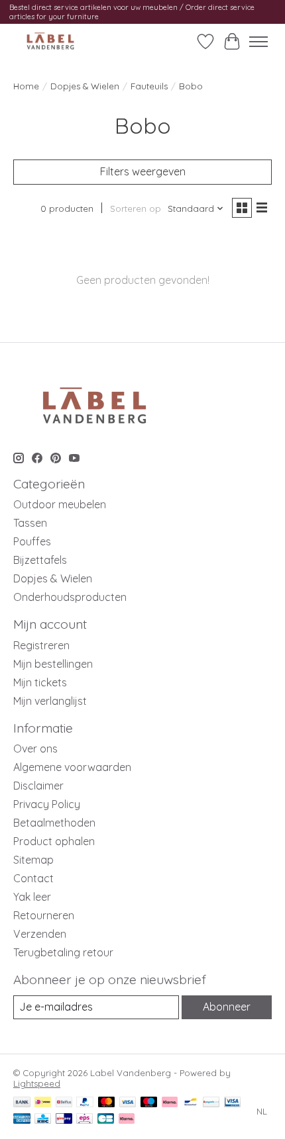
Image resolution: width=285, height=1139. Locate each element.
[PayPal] (84, 1103)
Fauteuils (149, 86)
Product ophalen (54, 841)
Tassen (30, 522)
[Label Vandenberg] (50, 41)
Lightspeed (36, 1083)
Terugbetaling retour (63, 952)
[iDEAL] (42, 1103)
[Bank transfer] (21, 1103)
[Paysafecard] (211, 1103)
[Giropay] (64, 1119)
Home (26, 86)
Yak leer (32, 896)
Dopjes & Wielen (84, 86)
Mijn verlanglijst (50, 700)
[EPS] (84, 1119)
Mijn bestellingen (53, 663)
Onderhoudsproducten (70, 597)
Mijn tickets (40, 682)
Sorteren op (135, 208)
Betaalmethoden (54, 822)
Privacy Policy (46, 804)
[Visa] (128, 1103)
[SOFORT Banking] (170, 1103)
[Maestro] (149, 1103)
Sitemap (33, 859)
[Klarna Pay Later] (127, 1119)
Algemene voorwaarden (72, 767)
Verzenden (39, 933)
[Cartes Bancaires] (105, 1119)
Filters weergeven (143, 171)
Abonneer (227, 1006)
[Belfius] (64, 1103)
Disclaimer (38, 785)
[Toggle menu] (258, 41)
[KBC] (42, 1119)
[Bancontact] (190, 1103)
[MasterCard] (106, 1103)
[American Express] (21, 1119)
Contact (33, 878)
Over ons (35, 748)
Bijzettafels (40, 560)
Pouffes (32, 541)
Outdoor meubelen (59, 504)
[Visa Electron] (232, 1103)
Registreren (41, 645)
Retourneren (43, 915)
